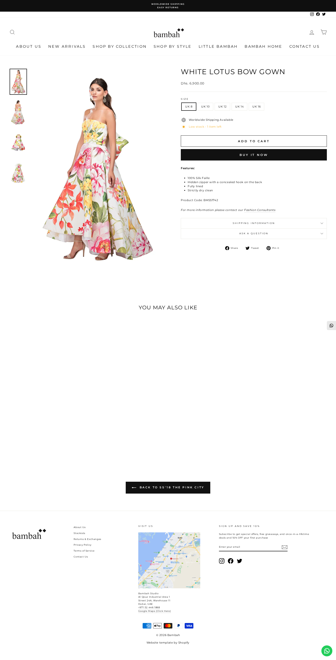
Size (185, 99)
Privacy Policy (82, 544)
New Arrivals (67, 46)
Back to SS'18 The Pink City (171, 487)
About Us (28, 46)
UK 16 (256, 106)
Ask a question (253, 233)
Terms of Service (84, 550)
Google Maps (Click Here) (154, 611)
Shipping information (254, 223)
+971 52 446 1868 (149, 607)
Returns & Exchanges (87, 539)
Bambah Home (263, 46)
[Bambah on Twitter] (239, 561)
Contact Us (304, 46)
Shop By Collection (120, 46)
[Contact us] (326, 650)
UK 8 (188, 106)
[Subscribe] (285, 547)
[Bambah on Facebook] (230, 561)
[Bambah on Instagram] (221, 561)
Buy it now (254, 155)
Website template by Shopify (168, 642)
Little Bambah (218, 46)
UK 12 (222, 106)
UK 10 (205, 106)
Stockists (79, 533)
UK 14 (239, 106)
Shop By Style (173, 46)
